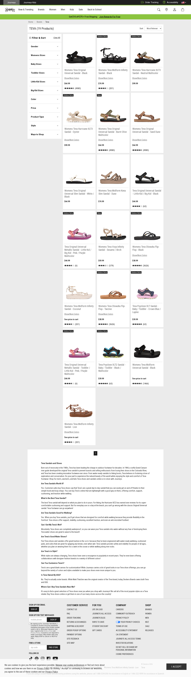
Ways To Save (98, 622)
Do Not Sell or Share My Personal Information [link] (126, 648)
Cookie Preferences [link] (125, 654)
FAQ (68, 614)
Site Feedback (73, 639)
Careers (120, 609)
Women (148, 614)
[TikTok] (31, 658)
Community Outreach (125, 614)
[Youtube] (55, 658)
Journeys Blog (98, 618)
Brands (148, 609)
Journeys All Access (101, 614)
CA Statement (122, 634)
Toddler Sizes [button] (37, 73)
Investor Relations (124, 643)
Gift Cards (97, 630)
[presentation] (26, 10)
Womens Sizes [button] (38, 55)
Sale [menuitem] (81, 9)
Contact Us (72, 609)
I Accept (176, 666)
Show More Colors (71, 78)
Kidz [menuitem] (72, 9)
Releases (149, 630)
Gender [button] (34, 46)
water (87, 541)
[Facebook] (49, 658)
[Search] (159, 10)
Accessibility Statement (127, 630)
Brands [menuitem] (41, 9)
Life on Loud (97, 609)
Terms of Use (122, 626)
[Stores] (167, 10)
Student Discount (100, 626)
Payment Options (74, 634)
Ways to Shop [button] (37, 134)
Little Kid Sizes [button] (38, 82)
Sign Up (34, 609)
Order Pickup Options (76, 630)
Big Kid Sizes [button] (37, 90)
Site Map (71, 643)
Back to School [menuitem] (95, 9)
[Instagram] (43, 658)
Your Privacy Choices (130, 622)
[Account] (175, 9)
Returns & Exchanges (76, 622)
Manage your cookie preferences (70, 665)
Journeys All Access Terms (128, 639)
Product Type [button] (37, 117)
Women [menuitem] (52, 9)
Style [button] (33, 126)
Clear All (56, 38)
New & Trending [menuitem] (25, 9)
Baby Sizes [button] (36, 64)
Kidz (147, 622)
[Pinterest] (37, 658)
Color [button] (33, 99)
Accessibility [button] (172, 2)
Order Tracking (151, 2)
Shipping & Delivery (75, 626)
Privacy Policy (122, 618)
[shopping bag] (183, 10)
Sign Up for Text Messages (41, 615)
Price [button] (33, 108)
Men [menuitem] (63, 9)
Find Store (53, 647)
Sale (147, 626)
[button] (183, 2)
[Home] (10, 9)
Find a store (34, 643)
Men (147, 618)
